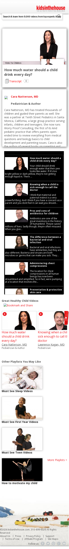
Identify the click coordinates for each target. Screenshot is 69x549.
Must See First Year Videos (20, 422)
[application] (34, 47)
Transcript (15, 81)
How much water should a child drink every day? (15, 336)
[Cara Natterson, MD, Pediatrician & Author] (19, 328)
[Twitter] (48, 544)
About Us (5, 536)
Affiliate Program (33, 539)
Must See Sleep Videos (17, 391)
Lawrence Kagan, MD (51, 344)
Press (18, 536)
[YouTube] (64, 544)
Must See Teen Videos (17, 452)
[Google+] (59, 544)
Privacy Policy (33, 536)
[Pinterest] (53, 544)
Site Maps (53, 539)
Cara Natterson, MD (14, 344)
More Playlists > (57, 460)
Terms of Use (12, 539)
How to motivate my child (19, 483)
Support (49, 536)
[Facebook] (43, 544)
